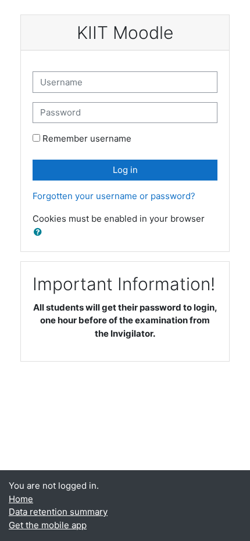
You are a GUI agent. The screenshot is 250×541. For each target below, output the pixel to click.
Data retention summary (58, 511)
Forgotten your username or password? (114, 195)
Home (21, 498)
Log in (125, 169)
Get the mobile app (48, 525)
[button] (40, 232)
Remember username (86, 138)
